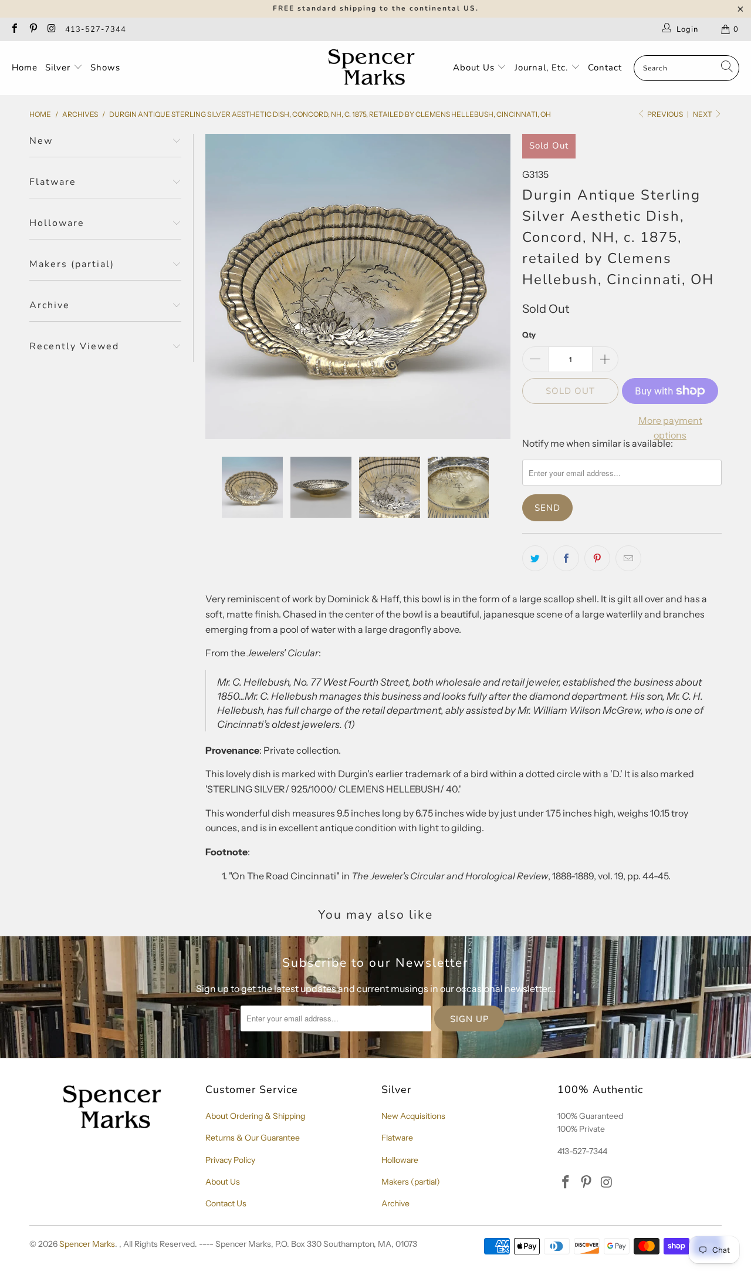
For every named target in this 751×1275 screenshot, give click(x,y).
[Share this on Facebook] (566, 558)
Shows (105, 67)
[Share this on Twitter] (535, 558)
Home (25, 67)
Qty (529, 334)
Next (703, 114)
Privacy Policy (230, 1160)
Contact (605, 67)
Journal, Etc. (543, 67)
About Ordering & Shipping (255, 1116)
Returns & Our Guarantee (252, 1137)
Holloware (399, 1160)
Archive (395, 1203)
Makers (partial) (410, 1181)
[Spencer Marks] (374, 68)
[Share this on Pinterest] (597, 558)
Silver (59, 67)
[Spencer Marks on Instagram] (51, 29)
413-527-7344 (95, 29)
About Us (475, 67)
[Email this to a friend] (628, 558)
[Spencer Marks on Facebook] (14, 29)
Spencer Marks (87, 1244)
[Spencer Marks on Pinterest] (32, 29)
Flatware (397, 1137)
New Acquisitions (413, 1116)
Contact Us (225, 1203)
